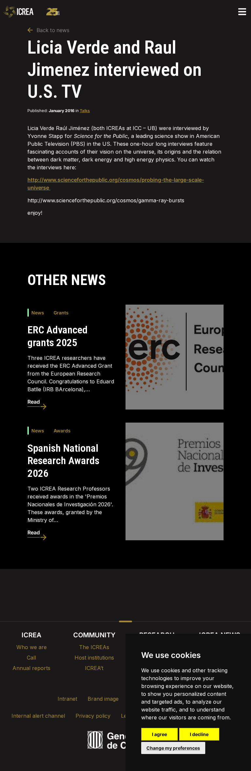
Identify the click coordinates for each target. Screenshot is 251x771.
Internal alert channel (38, 715)
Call (31, 657)
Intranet (67, 699)
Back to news (53, 30)
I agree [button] (159, 734)
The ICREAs (94, 647)
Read (33, 401)
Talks (85, 110)
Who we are (31, 647)
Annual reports (31, 668)
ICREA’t (94, 668)
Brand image (103, 699)
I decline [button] (199, 734)
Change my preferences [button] (173, 748)
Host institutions (94, 657)
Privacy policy (92, 715)
